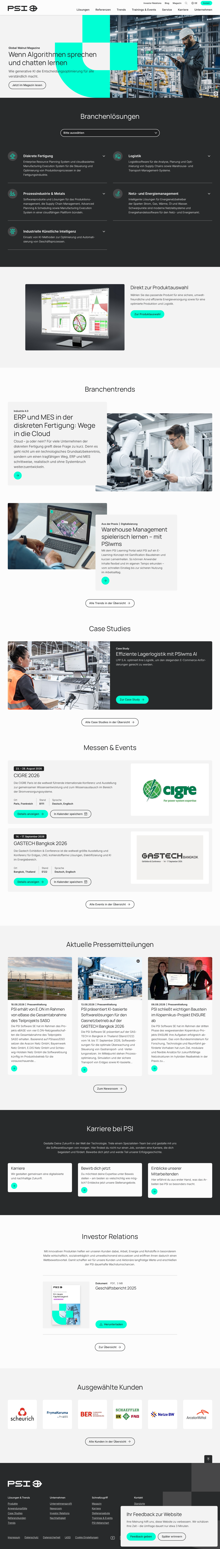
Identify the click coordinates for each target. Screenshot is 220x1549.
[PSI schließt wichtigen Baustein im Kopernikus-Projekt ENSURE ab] (154, 1068)
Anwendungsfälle (17, 1508)
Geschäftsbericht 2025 (115, 1288)
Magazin (96, 1503)
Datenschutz (31, 1537)
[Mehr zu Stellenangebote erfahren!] (84, 1190)
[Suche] (186, 3)
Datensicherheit (51, 1537)
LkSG (68, 1537)
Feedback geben (141, 1536)
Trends (11, 1522)
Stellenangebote (101, 1513)
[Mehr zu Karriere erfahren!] (14, 1186)
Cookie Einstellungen (86, 1537)
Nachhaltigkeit (58, 1517)
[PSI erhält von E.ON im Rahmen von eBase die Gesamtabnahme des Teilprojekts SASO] (14, 1068)
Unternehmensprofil (61, 1503)
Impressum (14, 1537)
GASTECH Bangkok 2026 (40, 843)
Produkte (13, 1503)
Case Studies (15, 1513)
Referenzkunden (17, 1517)
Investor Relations (59, 1513)
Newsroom (56, 1508)
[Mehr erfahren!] (18, 475)
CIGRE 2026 (27, 775)
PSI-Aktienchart (100, 1522)
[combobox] (107, 132)
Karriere (96, 1508)
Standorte (139, 1503)
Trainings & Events (102, 1517)
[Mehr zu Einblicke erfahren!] (154, 1191)
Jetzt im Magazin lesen (27, 85)
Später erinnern (172, 1536)
